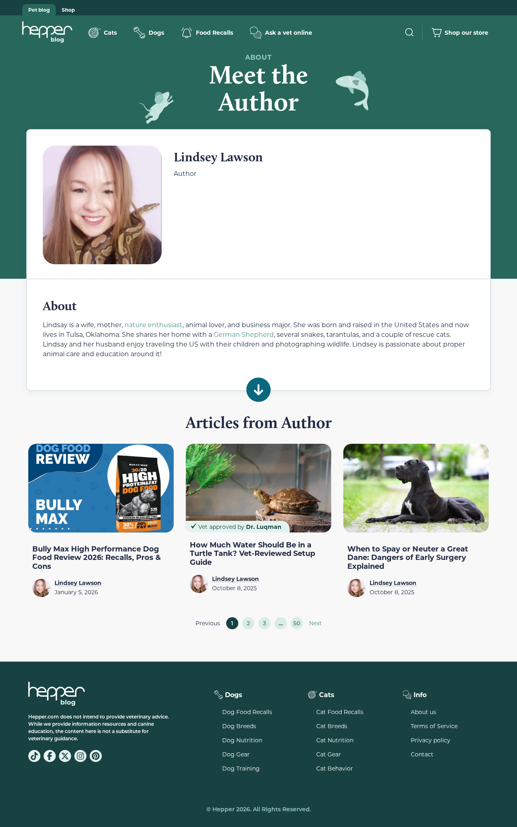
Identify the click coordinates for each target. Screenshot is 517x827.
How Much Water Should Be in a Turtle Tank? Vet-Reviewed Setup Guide (252, 553)
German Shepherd (244, 334)
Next (315, 623)
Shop (68, 9)
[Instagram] (80, 756)
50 (298, 622)
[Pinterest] (96, 756)
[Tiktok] (34, 756)
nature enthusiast (153, 324)
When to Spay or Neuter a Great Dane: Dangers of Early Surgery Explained (407, 557)
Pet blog (39, 9)
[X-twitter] (65, 756)
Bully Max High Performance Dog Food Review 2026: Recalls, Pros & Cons (96, 557)
